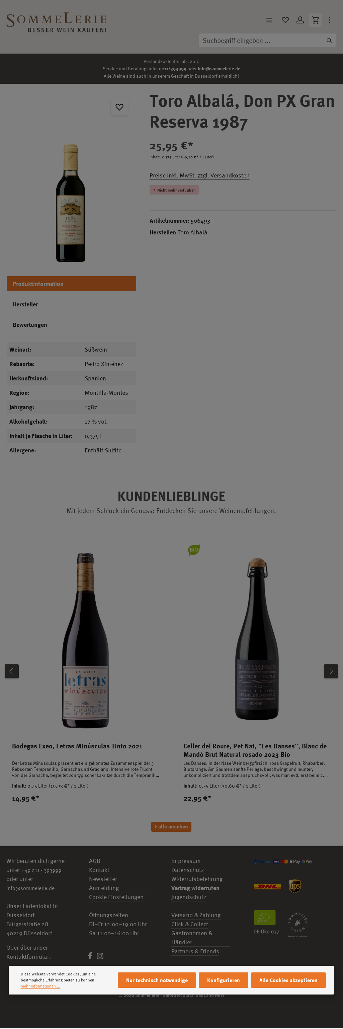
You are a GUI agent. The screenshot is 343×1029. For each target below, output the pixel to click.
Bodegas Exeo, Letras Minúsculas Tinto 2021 (77, 746)
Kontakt (99, 869)
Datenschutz (187, 869)
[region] (71, 176)
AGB (94, 860)
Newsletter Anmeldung (104, 883)
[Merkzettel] (285, 20)
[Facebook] (90, 957)
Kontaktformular (27, 956)
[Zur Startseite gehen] (56, 20)
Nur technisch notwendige (157, 980)
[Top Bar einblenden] (329, 20)
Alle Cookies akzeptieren (288, 980)
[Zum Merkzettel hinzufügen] (119, 107)
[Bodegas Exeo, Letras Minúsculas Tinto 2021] (85, 638)
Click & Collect (189, 924)
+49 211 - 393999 (41, 870)
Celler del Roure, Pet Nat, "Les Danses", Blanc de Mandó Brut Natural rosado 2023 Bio (255, 750)
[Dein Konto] (300, 20)
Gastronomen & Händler (191, 938)
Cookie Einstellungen (116, 896)
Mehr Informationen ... (40, 986)
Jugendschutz (188, 896)
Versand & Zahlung (196, 914)
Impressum (186, 860)
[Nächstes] (331, 671)
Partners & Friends (195, 951)
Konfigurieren (223, 980)
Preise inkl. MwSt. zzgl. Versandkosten (200, 175)
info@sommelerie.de (219, 68)
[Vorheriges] (12, 671)
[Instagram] (100, 957)
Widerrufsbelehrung (197, 878)
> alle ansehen (171, 826)
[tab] (71, 283)
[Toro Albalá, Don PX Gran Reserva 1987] (71, 176)
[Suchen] (329, 40)
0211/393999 (172, 68)
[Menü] (269, 20)
